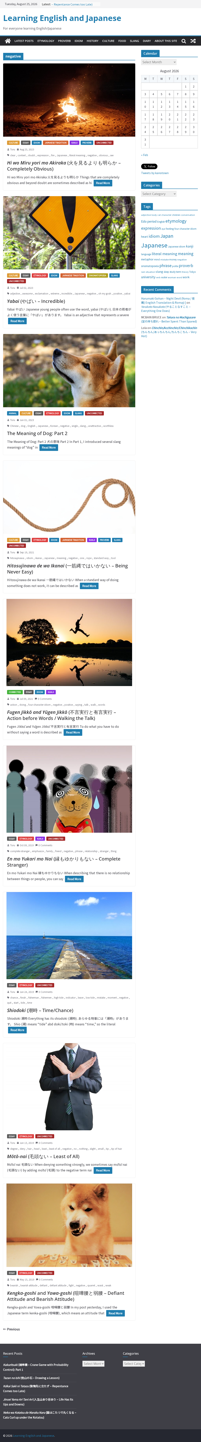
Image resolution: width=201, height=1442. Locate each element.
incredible (66, 293)
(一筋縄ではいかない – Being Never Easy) (67, 568)
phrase (78, 851)
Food (122, 41)
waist (100, 1285)
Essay (26, 142)
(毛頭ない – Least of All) (43, 1156)
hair (29, 1148)
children (176, 214)
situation (150, 271)
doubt (31, 155)
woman (172, 277)
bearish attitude (28, 1285)
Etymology (45, 41)
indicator (71, 997)
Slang (134, 41)
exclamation (41, 293)
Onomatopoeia (97, 275)
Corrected (15, 691)
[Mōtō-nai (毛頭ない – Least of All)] (69, 1086)
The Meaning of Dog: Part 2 (37, 433)
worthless (108, 425)
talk (86, 704)
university (148, 276)
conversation (188, 214)
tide (23, 1002)
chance (14, 997)
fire (52, 155)
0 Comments (45, 698)
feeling (170, 228)
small (101, 1148)
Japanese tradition (56, 142)
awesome (27, 293)
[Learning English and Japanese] (8, 41)
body (154, 214)
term (178, 272)
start (16, 1002)
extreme (55, 293)
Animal (13, 413)
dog (23, 425)
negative (92, 155)
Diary (147, 41)
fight (71, 1285)
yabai (127, 293)
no (75, 1148)
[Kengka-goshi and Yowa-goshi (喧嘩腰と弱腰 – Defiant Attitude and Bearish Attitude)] (69, 1225)
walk (93, 704)
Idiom (79, 41)
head (36, 1148)
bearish (14, 1285)
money (173, 259)
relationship (91, 851)
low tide (90, 997)
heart (144, 236)
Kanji (74, 142)
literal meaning (77, 155)
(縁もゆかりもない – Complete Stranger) (64, 861)
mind (157, 259)
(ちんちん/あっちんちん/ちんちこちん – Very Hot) (169, 332)
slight (93, 1148)
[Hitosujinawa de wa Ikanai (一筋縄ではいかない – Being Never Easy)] (69, 497)
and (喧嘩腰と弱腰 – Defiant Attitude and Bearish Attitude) (65, 1296)
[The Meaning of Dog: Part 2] (69, 370)
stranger (104, 851)
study (172, 272)
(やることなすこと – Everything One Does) (166, 309)
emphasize (38, 851)
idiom (29, 558)
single (75, 425)
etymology (175, 221)
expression (43, 155)
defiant (43, 1285)
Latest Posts (24, 41)
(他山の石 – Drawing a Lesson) (31, 1378)
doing (22, 704)
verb (158, 277)
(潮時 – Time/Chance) (40, 1010)
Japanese (62, 155)
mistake (101, 997)
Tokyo (192, 271)
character (166, 214)
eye (163, 228)
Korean (54, 425)
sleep (166, 271)
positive (117, 293)
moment (112, 997)
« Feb (144, 155)
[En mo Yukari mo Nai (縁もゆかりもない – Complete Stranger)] (69, 789)
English (31, 425)
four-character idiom (39, 704)
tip (107, 1148)
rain (143, 271)
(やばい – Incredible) (36, 301)
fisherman (33, 997)
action (13, 704)
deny (22, 1148)
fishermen (46, 997)
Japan (166, 235)
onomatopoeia (150, 266)
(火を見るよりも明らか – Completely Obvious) (64, 165)
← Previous (11, 1329)
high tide (58, 997)
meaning (61, 558)
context (22, 155)
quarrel (91, 1285)
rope (88, 558)
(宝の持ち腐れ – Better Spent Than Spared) (169, 319)
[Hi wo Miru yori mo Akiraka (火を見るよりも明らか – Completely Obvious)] (69, 100)
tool (113, 558)
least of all (54, 1148)
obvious (103, 155)
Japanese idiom (176, 246)
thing (113, 851)
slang (83, 425)
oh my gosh (104, 293)
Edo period (149, 221)
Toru (12, 149)
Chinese (14, 425)
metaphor (147, 259)
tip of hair (116, 1148)
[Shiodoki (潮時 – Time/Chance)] (69, 935)
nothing (83, 1148)
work (186, 277)
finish (23, 997)
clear (12, 155)
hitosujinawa (17, 558)
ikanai (38, 558)
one (82, 558)
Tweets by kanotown (155, 173)
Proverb (64, 41)
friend (58, 851)
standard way (101, 558)
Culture (108, 41)
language (146, 254)
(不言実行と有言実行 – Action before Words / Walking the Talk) (61, 715)
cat (159, 214)
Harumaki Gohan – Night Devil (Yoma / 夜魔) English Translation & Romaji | (168, 300)
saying (78, 704)
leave (80, 997)
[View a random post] (193, 41)
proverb (186, 265)
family (49, 851)
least (44, 1148)
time (29, 1002)
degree (13, 1148)
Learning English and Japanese (62, 18)
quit (9, 1002)
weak (108, 1285)
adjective (15, 293)
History (92, 41)
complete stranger (20, 851)
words (101, 704)
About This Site (166, 41)
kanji (189, 246)
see (111, 155)
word (179, 277)
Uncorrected (104, 142)
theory (185, 271)
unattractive (94, 425)
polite (175, 266)
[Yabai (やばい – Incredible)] (69, 233)
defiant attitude (58, 1285)
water (164, 277)
